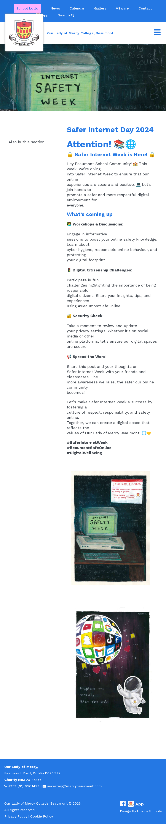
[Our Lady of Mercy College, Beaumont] (24, 32)
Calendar (77, 8)
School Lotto (27, 8)
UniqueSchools (149, 811)
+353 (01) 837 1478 (24, 786)
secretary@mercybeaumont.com (74, 786)
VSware (122, 8)
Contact (145, 8)
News (55, 8)
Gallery (100, 8)
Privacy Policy (15, 816)
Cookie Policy (41, 816)
